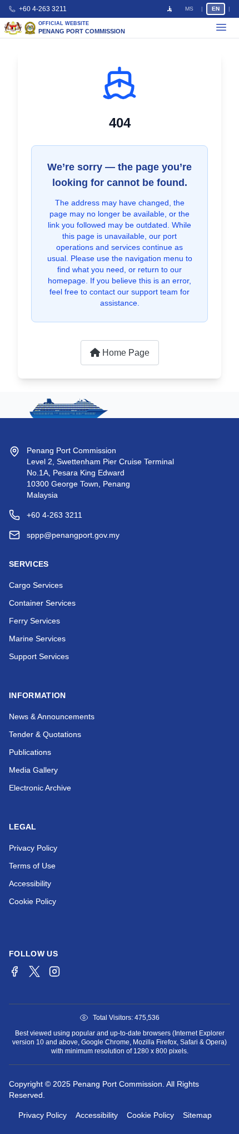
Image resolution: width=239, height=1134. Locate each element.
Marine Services (37, 638)
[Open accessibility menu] (169, 8)
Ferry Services (34, 620)
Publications (30, 752)
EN (216, 9)
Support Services (39, 656)
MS (189, 9)
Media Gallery (33, 769)
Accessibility (30, 883)
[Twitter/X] (34, 971)
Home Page (125, 352)
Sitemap (197, 1115)
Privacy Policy (33, 847)
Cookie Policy (32, 901)
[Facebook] (14, 971)
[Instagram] (54, 971)
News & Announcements (51, 716)
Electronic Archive (40, 787)
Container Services (42, 602)
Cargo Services (36, 585)
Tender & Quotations (45, 734)
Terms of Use (32, 865)
